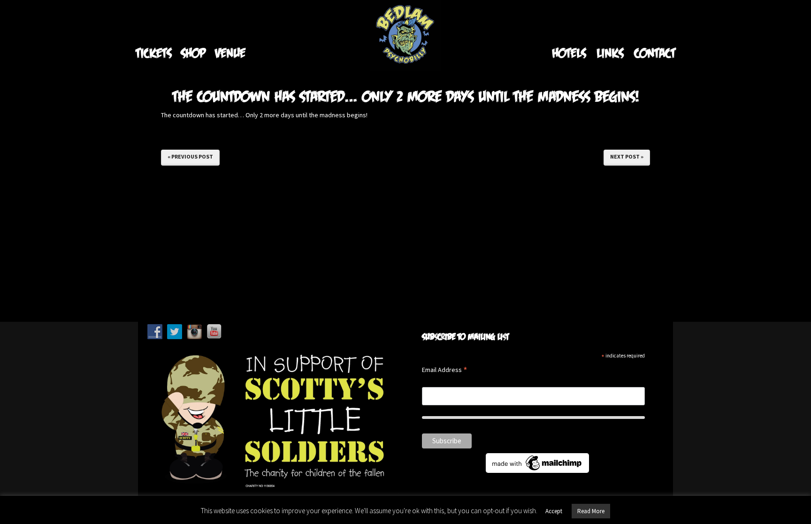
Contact (654, 53)
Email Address (444, 370)
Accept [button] (553, 511)
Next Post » (626, 156)
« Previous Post (190, 156)
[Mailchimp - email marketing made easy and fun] (537, 462)
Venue (230, 53)
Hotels (569, 53)
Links (610, 53)
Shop (193, 53)
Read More (590, 511)
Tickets (153, 53)
